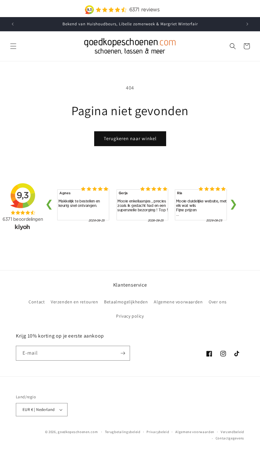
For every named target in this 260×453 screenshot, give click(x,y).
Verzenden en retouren (74, 302)
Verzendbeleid (232, 432)
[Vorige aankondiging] (13, 24)
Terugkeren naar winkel (130, 138)
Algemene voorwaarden (178, 302)
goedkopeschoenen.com (78, 432)
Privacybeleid (157, 432)
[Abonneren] (123, 353)
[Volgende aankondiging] (247, 24)
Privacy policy (130, 316)
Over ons (218, 302)
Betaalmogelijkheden (126, 302)
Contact (37, 302)
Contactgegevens (230, 438)
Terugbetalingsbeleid (122, 432)
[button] (13, 46)
